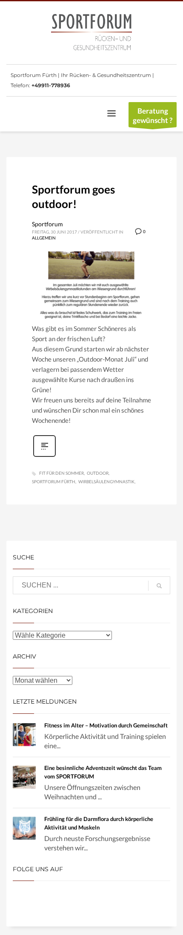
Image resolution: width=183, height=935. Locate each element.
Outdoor (98, 473)
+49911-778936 (50, 85)
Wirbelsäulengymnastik (106, 481)
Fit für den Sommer (61, 473)
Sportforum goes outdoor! (73, 196)
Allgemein (44, 237)
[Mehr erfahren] (44, 455)
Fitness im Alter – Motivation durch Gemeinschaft (106, 725)
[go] (159, 586)
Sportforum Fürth (53, 481)
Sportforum (47, 224)
